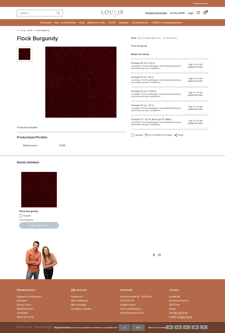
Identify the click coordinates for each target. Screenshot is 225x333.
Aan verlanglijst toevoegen (160, 135)
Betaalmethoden (25, 308)
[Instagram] (159, 255)
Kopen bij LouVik (25, 317)
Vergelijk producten (81, 308)
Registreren (77, 296)
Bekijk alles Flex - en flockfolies (161, 38)
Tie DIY (112, 22)
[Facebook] (154, 255)
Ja (124, 327)
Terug (22, 30)
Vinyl (81, 22)
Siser (139, 38)
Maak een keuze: (140, 54)
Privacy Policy (24, 304)
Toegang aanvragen (156, 13)
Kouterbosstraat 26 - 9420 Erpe (136, 296)
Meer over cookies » (158, 327)
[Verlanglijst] (198, 13)
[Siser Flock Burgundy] (39, 190)
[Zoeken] (58, 13)
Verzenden (22, 312)
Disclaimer (22, 300)
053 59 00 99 (127, 300)
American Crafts (96, 22)
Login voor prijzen (39, 225)
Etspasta (123, 22)
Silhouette (45, 22)
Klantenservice (200, 3)
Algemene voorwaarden (29, 296)
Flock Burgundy (28, 211)
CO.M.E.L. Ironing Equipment (167, 22)
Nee (138, 327)
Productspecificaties (27, 127)
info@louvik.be (127, 304)
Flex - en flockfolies (65, 22)
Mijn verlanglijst (78, 304)
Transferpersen (140, 22)
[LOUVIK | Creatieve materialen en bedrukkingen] (112, 13)
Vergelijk (139, 135)
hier (195, 64)
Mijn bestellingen (79, 300)
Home (29, 30)
